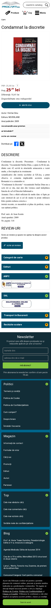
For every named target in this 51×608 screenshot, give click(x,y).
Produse (15, 13)
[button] (40, 13)
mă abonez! (25, 365)
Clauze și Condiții (10, 593)
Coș (28, 12)
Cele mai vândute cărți (14, 502)
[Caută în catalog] (47, 5)
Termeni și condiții (12, 391)
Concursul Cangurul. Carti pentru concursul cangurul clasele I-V (23, 576)
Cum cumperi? (10, 412)
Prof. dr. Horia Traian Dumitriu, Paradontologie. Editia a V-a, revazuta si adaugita (24, 541)
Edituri (6, 471)
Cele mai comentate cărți (15, 509)
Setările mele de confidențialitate (18, 523)
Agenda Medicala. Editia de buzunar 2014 (22, 549)
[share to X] (22, 144)
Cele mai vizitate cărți (13, 516)
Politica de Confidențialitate (31, 591)
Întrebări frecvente (12, 426)
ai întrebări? (7, 131)
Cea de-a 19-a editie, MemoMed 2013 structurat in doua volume (25, 557)
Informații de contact (13, 443)
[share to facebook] (16, 144)
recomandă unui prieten (13, 126)
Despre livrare (10, 419)
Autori (6, 478)
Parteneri (8, 485)
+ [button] (46, 257)
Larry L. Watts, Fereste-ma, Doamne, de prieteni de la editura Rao (25, 567)
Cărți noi (7, 457)
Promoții (7, 464)
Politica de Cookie (10, 591)
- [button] (46, 276)
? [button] (17, 85)
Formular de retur (11, 450)
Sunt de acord (25, 602)
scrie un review (8, 136)
